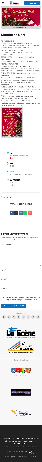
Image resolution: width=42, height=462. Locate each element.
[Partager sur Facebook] (12, 213)
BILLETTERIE (33, 3)
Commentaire (7, 244)
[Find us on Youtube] (18, 317)
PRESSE (24, 441)
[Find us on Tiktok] (33, 317)
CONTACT (32, 441)
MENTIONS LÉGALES (20, 443)
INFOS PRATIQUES (32, 439)
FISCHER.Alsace (24, 451)
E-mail (4, 279)
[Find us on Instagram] (9, 317)
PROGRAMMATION (8, 439)
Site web (4, 288)
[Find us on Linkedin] (28, 317)
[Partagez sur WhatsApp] (25, 213)
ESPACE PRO (16, 441)
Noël (13, 185)
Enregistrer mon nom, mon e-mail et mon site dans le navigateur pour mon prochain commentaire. (21, 299)
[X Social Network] (16, 213)
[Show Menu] (3, 3)
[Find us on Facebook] (4, 317)
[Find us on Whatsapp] (38, 317)
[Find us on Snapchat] (23, 317)
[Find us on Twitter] (14, 317)
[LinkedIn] (21, 213)
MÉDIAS (7, 441)
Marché (14, 183)
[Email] (30, 213)
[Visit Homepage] (14, 3)
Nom (3, 270)
